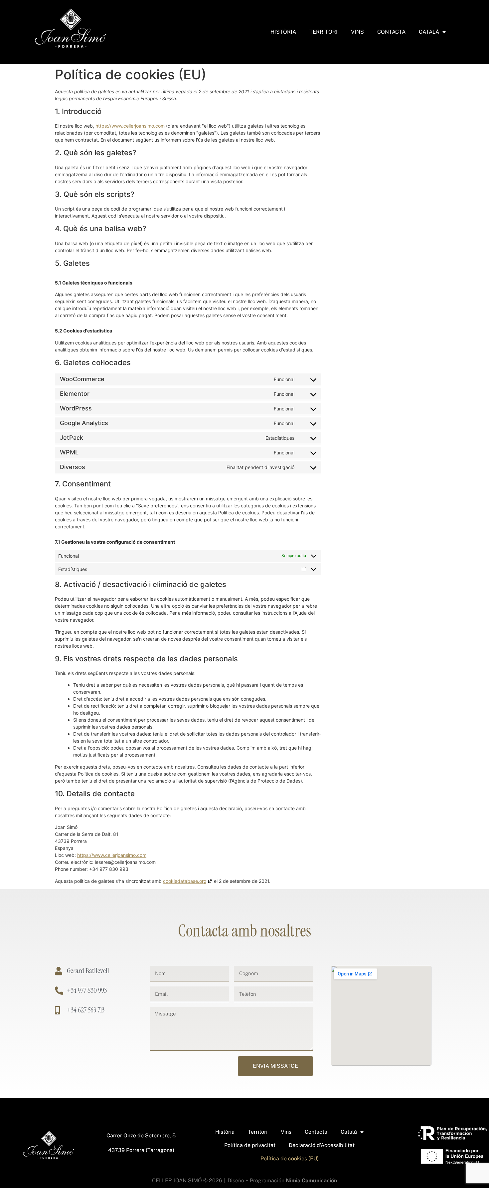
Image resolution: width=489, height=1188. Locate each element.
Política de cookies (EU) (289, 1158)
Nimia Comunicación (311, 1180)
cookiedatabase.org (185, 881)
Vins (357, 32)
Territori (323, 32)
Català (429, 32)
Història (283, 32)
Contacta (391, 32)
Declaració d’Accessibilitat (322, 1145)
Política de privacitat (249, 1145)
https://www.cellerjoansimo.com (130, 126)
